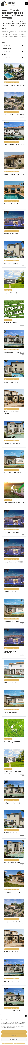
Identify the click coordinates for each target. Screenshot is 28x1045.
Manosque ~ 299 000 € (12, 1011)
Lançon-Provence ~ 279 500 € (10, 652)
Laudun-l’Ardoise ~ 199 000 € (14, 144)
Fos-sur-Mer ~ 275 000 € (12, 473)
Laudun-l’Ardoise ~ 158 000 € (14, 174)
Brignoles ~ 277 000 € (11, 981)
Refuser (14, 1036)
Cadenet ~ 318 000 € (11, 204)
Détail (22, 87)
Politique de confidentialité (7, 1043)
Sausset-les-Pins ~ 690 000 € (14, 352)
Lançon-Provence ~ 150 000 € (14, 502)
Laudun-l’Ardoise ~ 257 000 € (14, 115)
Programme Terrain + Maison (11, 82)
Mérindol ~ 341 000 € (11, 233)
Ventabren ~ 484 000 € (12, 892)
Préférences (14, 1039)
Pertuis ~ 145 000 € (10, 323)
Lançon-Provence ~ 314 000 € (14, 562)
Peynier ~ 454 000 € (11, 951)
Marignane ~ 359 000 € (12, 803)
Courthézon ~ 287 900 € (12, 263)
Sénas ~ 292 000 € (10, 591)
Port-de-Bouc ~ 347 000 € (13, 862)
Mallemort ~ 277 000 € (11, 712)
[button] (26, 1016)
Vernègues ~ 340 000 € (12, 532)
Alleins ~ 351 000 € (10, 682)
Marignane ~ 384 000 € (12, 922)
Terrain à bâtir (7, 290)
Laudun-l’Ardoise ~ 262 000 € (14, 85)
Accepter (14, 1032)
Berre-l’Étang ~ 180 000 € (12, 742)
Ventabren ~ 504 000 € (12, 833)
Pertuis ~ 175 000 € (10, 293)
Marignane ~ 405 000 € (12, 443)
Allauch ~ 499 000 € (11, 382)
